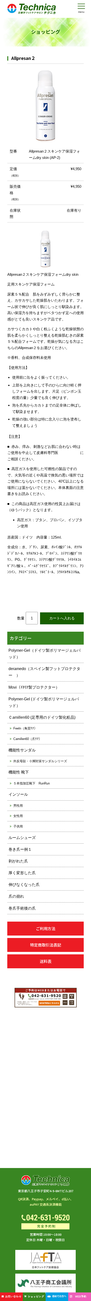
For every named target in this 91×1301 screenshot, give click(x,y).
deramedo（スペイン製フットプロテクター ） (44, 672)
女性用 (18, 816)
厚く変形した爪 (22, 873)
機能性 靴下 (18, 772)
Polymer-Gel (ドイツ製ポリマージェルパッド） (43, 702)
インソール (18, 794)
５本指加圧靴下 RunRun (31, 783)
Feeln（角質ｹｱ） (25, 728)
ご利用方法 (45, 928)
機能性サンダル (22, 750)
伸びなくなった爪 (24, 884)
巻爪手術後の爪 (22, 908)
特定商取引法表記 (45, 945)
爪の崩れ (16, 896)
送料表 (45, 961)
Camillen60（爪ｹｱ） (27, 739)
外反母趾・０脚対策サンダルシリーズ (40, 761)
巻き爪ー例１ (20, 849)
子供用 (18, 826)
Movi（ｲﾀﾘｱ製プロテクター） (33, 687)
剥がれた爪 (18, 861)
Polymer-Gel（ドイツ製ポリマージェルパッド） (44, 653)
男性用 (18, 805)
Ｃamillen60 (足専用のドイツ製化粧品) (41, 717)
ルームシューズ (22, 838)
